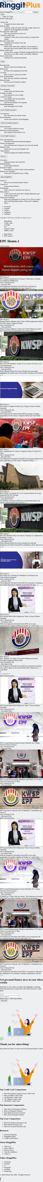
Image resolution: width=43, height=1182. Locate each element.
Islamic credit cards (6, 50)
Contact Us (3, 184)
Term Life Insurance (6, 140)
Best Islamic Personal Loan (13, 1125)
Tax (5, 227)
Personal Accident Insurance (9, 130)
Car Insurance (4, 114)
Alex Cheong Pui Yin (7, 283)
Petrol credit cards (6, 45)
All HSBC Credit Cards (12, 1101)
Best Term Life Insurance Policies (15, 1109)
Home (2, 18)
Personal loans (4, 65)
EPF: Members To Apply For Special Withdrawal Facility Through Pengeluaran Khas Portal (19, 659)
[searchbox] (22, 12)
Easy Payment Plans (6, 76)
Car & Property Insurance (8, 110)
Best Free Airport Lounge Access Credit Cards (19, 1093)
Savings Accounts (6, 93)
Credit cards (4, 22)
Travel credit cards (6, 56)
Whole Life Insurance (7, 143)
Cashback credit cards (7, 35)
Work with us (4, 192)
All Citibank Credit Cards (12, 1099)
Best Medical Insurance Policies (14, 1113)
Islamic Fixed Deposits (7, 101)
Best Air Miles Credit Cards (13, 1095)
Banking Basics (5, 164)
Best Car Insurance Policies (13, 1111)
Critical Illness (4, 151)
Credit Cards (8, 18)
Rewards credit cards (7, 41)
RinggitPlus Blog (10, 1136)
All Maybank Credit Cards (13, 1097)
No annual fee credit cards (8, 31)
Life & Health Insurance (8, 136)
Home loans (4, 69)
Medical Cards (5, 147)
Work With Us (9, 1148)
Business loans (5, 80)
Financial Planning (10, 1135)
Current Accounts (6, 97)
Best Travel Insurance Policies (14, 1115)
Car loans (3, 73)
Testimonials (4, 188)
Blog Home (8, 221)
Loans (2, 61)
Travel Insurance (5, 127)
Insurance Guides (5, 167)
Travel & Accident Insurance (9, 123)
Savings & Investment (7, 86)
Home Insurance (5, 117)
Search (36, 12)
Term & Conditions (10, 1152)
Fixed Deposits (5, 89)
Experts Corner (9, 229)
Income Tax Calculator (7, 171)
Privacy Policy (9, 1150)
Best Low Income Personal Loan (15, 1126)
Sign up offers (4, 26)
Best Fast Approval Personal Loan (15, 1123)
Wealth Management (7, 104)
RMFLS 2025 (8, 230)
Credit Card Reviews (11, 1138)
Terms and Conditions (7, 197)
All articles (3, 160)
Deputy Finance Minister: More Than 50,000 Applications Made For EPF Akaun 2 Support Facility (21, 322)
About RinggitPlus (6, 177)
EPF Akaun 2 (8, 236)
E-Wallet (7, 225)
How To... (4, 156)
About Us (3, 180)
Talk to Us (7, 1146)
